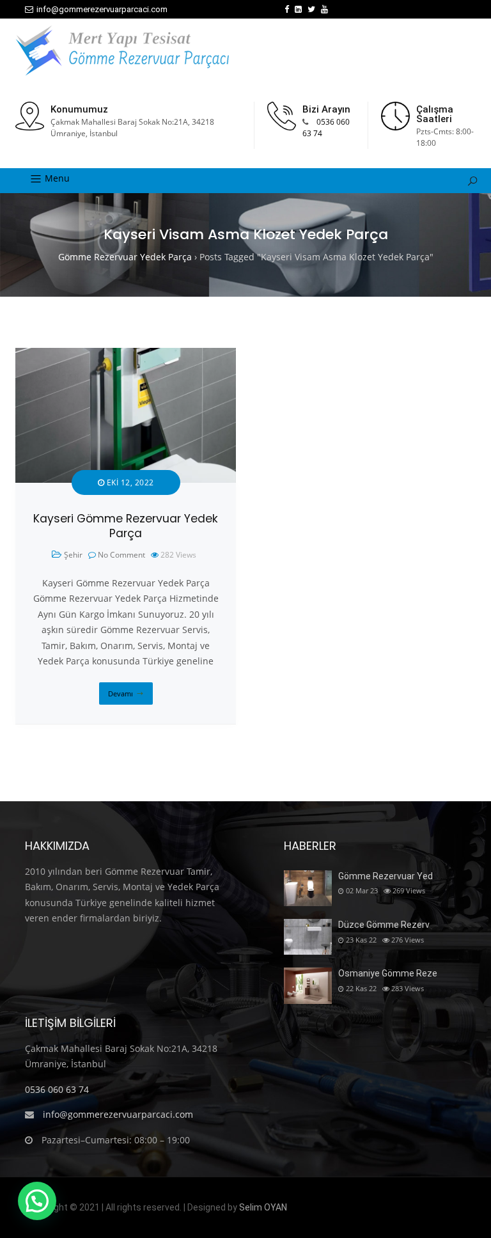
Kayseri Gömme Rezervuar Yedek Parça (125, 526)
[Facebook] (286, 9)
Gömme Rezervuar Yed (385, 876)
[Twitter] (311, 9)
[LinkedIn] (298, 9)
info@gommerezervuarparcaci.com (102, 9)
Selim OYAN (263, 1207)
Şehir (73, 554)
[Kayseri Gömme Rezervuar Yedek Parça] (125, 355)
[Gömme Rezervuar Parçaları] (122, 50)
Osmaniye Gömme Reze (387, 973)
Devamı (120, 693)
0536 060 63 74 (57, 1089)
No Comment (121, 554)
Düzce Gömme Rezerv (384, 925)
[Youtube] (324, 9)
